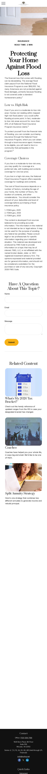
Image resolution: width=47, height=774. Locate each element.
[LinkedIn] (27, 760)
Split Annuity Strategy (20, 493)
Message (8, 321)
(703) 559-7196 (26, 738)
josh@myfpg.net (23, 756)
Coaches (11, 448)
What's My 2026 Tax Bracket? (18, 400)
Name (7, 294)
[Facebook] (19, 760)
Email (7, 307)
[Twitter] (23, 760)
